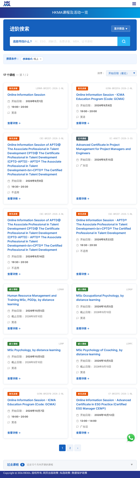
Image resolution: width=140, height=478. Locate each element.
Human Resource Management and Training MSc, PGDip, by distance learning (32, 300)
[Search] (123, 41)
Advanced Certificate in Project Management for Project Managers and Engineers (103, 149)
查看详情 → (14, 123)
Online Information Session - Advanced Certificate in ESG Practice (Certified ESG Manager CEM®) (103, 404)
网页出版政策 (50, 473)
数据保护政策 (79, 473)
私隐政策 (65, 473)
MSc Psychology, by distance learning (34, 350)
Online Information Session (26, 94)
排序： (101, 73)
